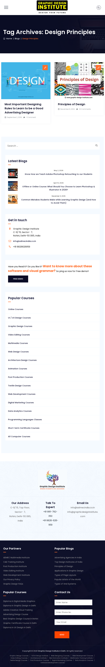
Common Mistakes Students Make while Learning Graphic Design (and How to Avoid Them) (58, 201)
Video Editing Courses (19, 334)
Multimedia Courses (18, 343)
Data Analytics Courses (20, 411)
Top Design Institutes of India (68, 562)
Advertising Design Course (15, 614)
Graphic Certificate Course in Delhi (20, 623)
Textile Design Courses (19, 385)
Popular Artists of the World (68, 579)
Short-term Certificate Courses (23, 428)
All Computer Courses (19, 436)
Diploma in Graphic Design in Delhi (19, 605)
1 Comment (31, 117)
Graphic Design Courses (20, 326)
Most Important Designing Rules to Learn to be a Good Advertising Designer (24, 108)
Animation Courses (17, 368)
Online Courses (15, 309)
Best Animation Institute (58, 658)
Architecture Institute (38, 658)
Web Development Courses (21, 394)
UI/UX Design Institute (39, 656)
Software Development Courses (53, 663)
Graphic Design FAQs (13, 583)
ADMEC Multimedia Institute (16, 557)
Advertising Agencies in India (68, 557)
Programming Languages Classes (25, 419)
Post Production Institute (15, 566)
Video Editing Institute (13, 570)
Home (8, 38)
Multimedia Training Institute (81, 658)
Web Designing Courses (60, 656)
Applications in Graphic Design (69, 570)
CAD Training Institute (13, 562)
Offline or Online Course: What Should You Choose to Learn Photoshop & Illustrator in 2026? (58, 188)
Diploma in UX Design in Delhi (17, 627)
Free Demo (18, 279)
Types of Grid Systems (65, 583)
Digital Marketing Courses (21, 402)
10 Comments (85, 109)
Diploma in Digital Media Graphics (19, 601)
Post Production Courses (20, 377)
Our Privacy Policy (11, 579)
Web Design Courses (18, 351)
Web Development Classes (82, 656)
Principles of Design (71, 104)
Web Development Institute (16, 575)
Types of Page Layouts (65, 575)
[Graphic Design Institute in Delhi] (52, 7)
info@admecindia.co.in (24, 241)
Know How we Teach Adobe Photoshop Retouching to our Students (58, 174)
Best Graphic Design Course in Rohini (20, 618)
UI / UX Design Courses (19, 317)
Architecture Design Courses (22, 360)
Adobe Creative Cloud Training (18, 610)
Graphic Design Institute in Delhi (52, 651)
